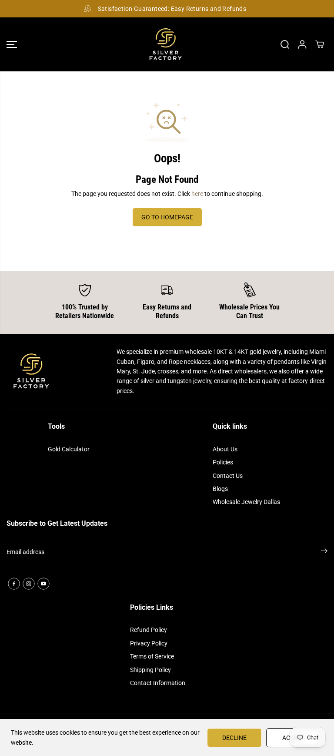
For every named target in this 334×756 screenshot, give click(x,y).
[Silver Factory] (165, 44)
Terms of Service (152, 656)
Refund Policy (148, 629)
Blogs (220, 488)
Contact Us (228, 475)
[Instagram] (28, 583)
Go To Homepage (167, 217)
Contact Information (157, 682)
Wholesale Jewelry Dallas (246, 501)
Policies (223, 462)
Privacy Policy (148, 643)
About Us (225, 449)
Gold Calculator (69, 449)
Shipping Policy (150, 669)
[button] (12, 44)
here (197, 193)
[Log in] (302, 44)
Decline (234, 737)
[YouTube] (43, 583)
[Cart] (319, 44)
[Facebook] (14, 583)
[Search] (285, 44)
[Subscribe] (324, 552)
